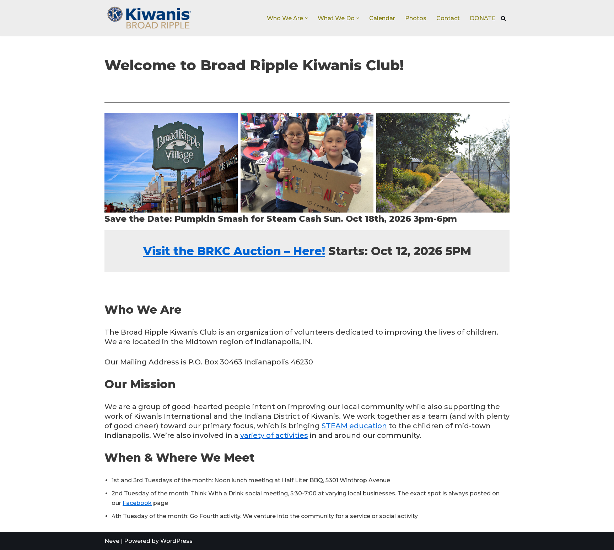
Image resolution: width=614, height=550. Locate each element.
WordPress (176, 541)
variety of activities (274, 435)
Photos (415, 18)
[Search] (503, 18)
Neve (111, 541)
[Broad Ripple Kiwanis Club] (148, 18)
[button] (306, 18)
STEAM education (354, 426)
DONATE (483, 18)
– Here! (234, 251)
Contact (448, 18)
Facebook (137, 503)
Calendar (382, 18)
